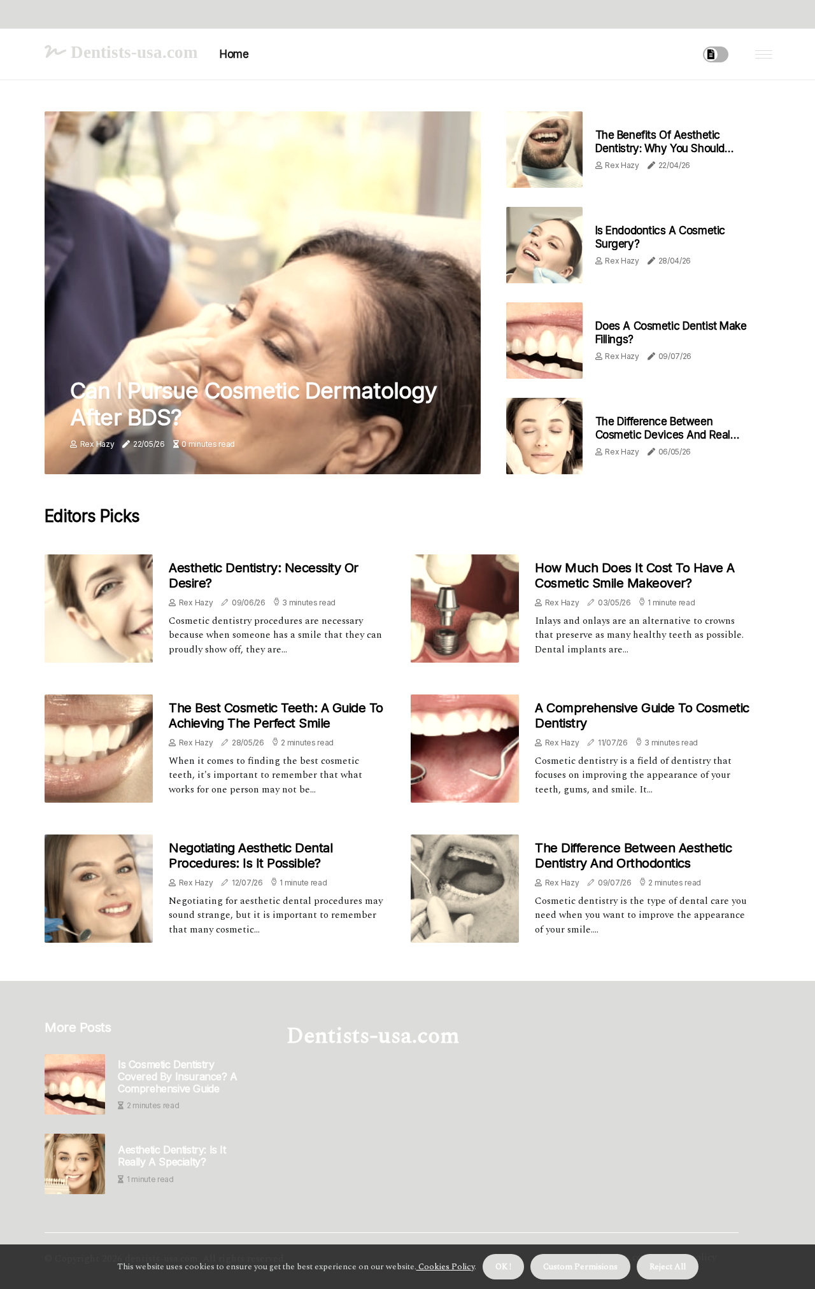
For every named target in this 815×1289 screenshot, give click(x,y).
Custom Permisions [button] (580, 1266)
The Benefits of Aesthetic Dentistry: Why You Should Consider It (660, 148)
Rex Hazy (97, 444)
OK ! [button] (503, 1266)
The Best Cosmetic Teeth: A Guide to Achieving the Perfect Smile (276, 715)
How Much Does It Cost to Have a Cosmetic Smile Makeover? (635, 575)
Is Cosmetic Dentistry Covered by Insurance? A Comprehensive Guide (177, 1077)
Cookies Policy (445, 1266)
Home (234, 54)
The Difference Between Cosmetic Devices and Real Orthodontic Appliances (662, 434)
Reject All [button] (667, 1266)
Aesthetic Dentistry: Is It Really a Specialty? (172, 1156)
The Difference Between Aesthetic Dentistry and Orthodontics (633, 855)
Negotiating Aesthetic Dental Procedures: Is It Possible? (250, 855)
